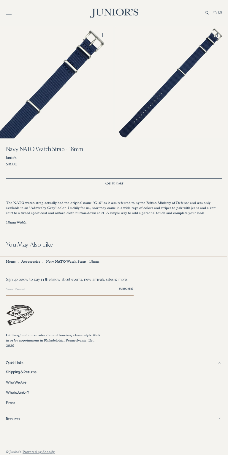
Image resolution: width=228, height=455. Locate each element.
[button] (8, 12)
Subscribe (126, 288)
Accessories (30, 262)
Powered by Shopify (39, 452)
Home (11, 262)
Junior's (15, 452)
